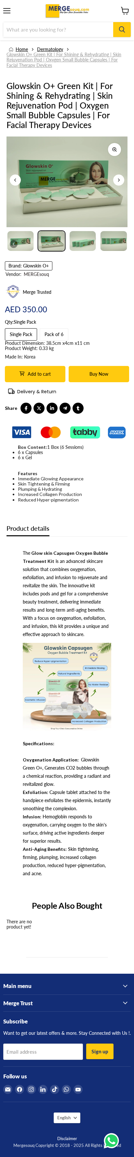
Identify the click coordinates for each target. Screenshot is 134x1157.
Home (22, 49)
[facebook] (26, 408)
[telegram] (65, 408)
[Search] (122, 29)
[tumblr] (78, 408)
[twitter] (39, 408)
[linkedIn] (52, 408)
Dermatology (50, 49)
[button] (118, 180)
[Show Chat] (113, 1140)
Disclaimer (67, 1138)
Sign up (99, 1051)
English (64, 1117)
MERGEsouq (36, 274)
